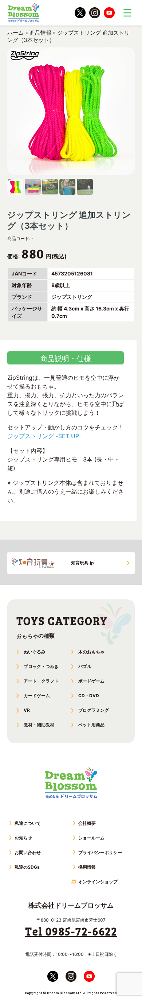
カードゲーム (37, 695)
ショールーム (91, 838)
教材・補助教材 (39, 724)
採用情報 (87, 867)
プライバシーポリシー (100, 852)
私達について (28, 823)
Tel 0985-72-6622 (71, 931)
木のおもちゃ (91, 652)
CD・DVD (88, 695)
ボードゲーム (91, 681)
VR (27, 710)
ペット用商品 (91, 724)
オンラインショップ (98, 881)
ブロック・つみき (41, 666)
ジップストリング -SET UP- (44, 436)
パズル (84, 666)
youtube (109, 12)
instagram (94, 12)
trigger (127, 12)
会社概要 (87, 823)
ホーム (15, 32)
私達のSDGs (27, 867)
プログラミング (93, 710)
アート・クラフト (41, 681)
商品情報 (40, 32)
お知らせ (23, 838)
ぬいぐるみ (35, 652)
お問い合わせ (28, 852)
